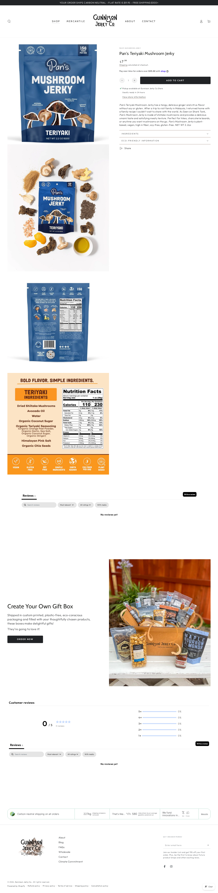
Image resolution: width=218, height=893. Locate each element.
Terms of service (65, 886)
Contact (63, 856)
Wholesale (64, 851)
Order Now (25, 639)
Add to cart (175, 80)
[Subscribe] (209, 845)
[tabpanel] (109, 524)
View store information (134, 97)
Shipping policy (82, 886)
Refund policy (34, 886)
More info (204, 814)
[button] (9, 21)
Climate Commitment (71, 861)
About (62, 837)
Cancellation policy (99, 886)
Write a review (189, 494)
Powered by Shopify (16, 886)
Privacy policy (49, 886)
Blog (61, 842)
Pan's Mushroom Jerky (130, 48)
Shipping (123, 65)
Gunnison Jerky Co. (23, 882)
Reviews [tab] (29, 495)
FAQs (62, 847)
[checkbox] (102, 505)
